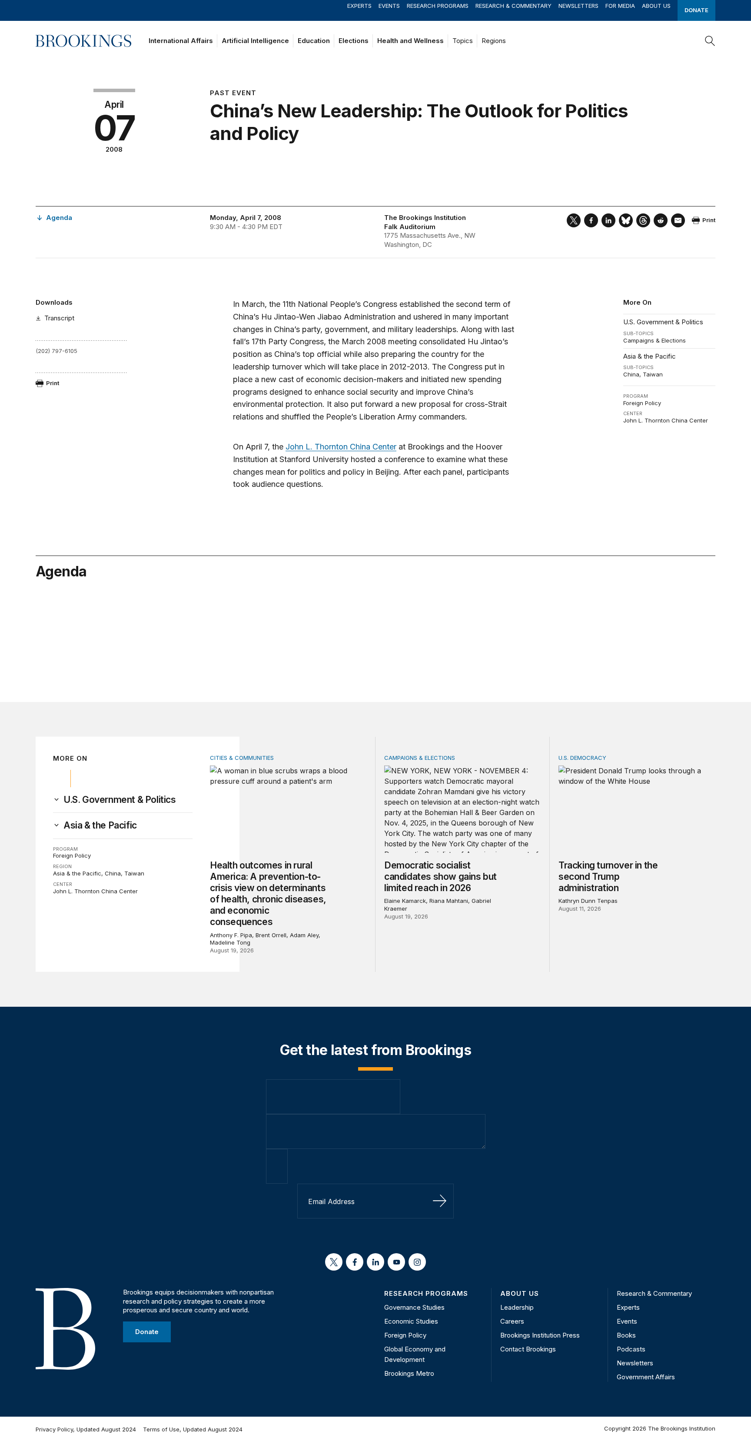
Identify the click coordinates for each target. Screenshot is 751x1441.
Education (314, 41)
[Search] (710, 41)
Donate (696, 10)
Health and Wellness (410, 41)
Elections (354, 41)
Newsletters (578, 5)
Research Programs (438, 5)
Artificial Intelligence (255, 41)
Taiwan (653, 374)
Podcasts (631, 1349)
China (631, 374)
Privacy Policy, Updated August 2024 (86, 1429)
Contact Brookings (528, 1349)
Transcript (59, 318)
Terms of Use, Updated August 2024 (193, 1429)
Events (389, 5)
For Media (620, 5)
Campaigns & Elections (654, 340)
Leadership (517, 1307)
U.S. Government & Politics (663, 322)
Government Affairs (646, 1377)
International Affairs (181, 41)
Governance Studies (414, 1307)
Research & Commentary (513, 5)
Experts (359, 5)
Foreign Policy (642, 402)
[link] (119, 799)
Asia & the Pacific (649, 356)
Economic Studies (411, 1321)
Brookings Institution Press (540, 1335)
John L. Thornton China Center (665, 420)
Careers (512, 1321)
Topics (462, 41)
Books (626, 1335)
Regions (494, 41)
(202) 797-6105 (56, 350)
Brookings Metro (409, 1373)
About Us (656, 5)
